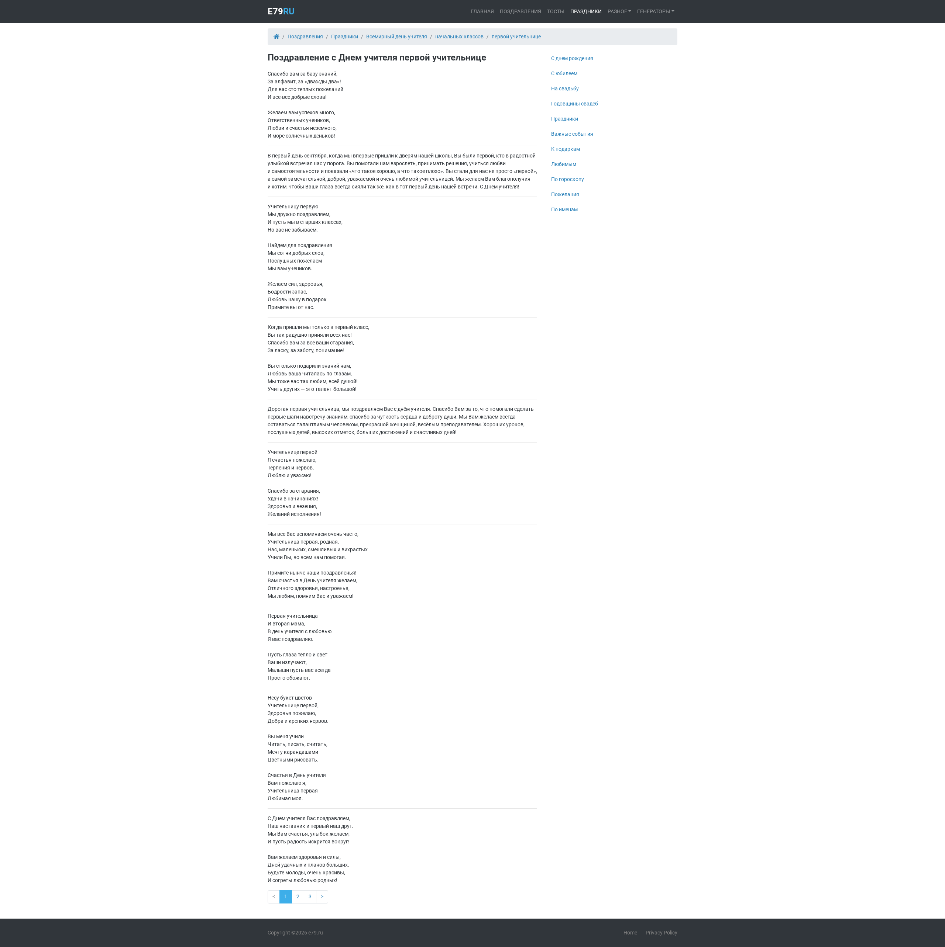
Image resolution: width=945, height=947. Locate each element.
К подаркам (565, 149)
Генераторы (653, 11)
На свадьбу (565, 88)
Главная (482, 11)
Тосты (555, 11)
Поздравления (520, 11)
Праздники (586, 11)
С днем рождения (572, 58)
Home (630, 933)
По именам (564, 209)
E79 (281, 11)
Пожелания (565, 194)
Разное (617, 11)
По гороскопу (567, 179)
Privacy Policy (661, 933)
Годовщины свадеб (574, 104)
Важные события (572, 134)
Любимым (563, 164)
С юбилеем (564, 73)
